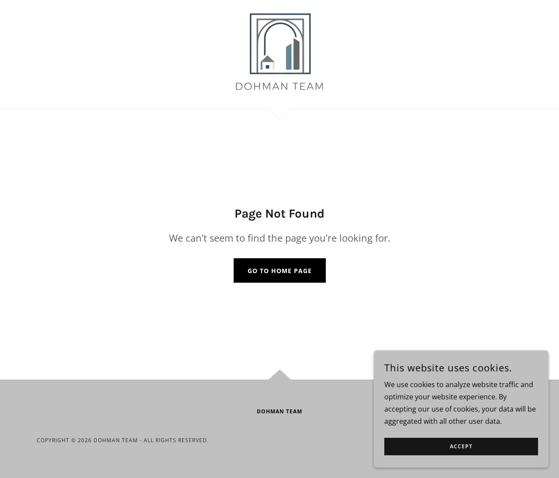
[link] (279, 53)
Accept (461, 446)
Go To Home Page (280, 271)
